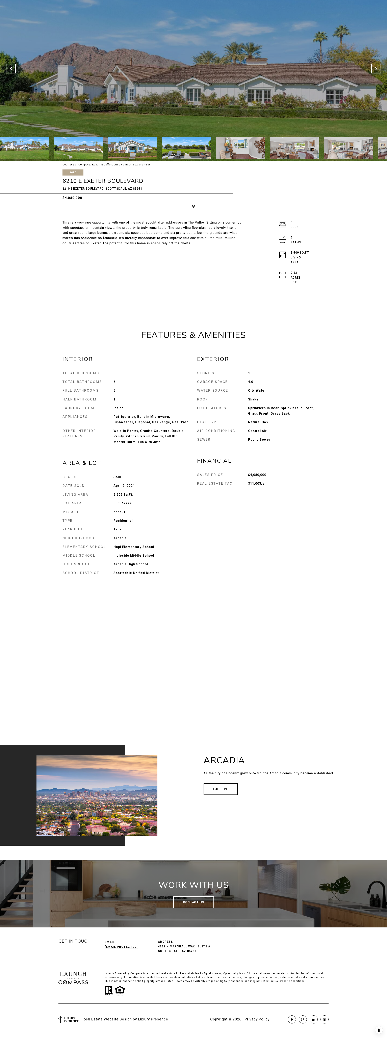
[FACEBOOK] (292, 1019)
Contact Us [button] (193, 902)
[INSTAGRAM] (303, 1019)
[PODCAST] (324, 1019)
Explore (220, 789)
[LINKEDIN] (314, 1019)
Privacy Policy (257, 1019)
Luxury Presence (153, 1019)
